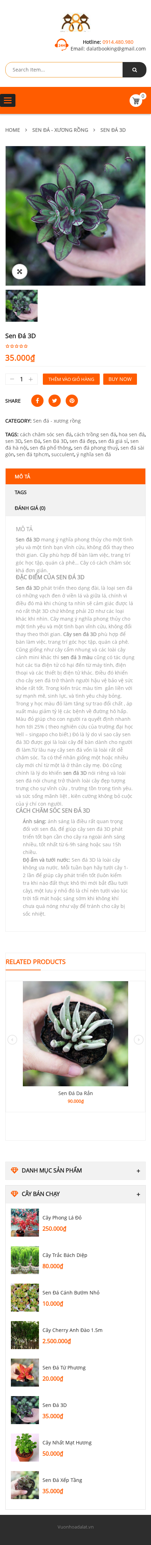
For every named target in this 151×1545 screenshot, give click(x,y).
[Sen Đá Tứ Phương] (25, 1373)
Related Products (36, 961)
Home (12, 130)
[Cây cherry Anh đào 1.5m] (25, 1335)
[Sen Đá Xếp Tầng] (25, 1485)
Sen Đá (32, 441)
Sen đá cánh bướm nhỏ (70, 1292)
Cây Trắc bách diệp (64, 1255)
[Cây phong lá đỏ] (25, 1223)
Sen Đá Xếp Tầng (62, 1480)
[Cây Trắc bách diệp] (25, 1260)
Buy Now (120, 379)
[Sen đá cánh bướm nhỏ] (25, 1298)
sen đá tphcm (33, 454)
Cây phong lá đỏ (61, 1217)
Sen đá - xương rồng (60, 130)
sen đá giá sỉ (113, 441)
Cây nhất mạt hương (67, 1442)
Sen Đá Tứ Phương (64, 1367)
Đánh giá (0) (30, 508)
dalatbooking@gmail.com (115, 48)
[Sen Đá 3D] (25, 1410)
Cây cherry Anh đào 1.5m (72, 1330)
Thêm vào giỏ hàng (71, 379)
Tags (21, 492)
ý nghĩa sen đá (94, 454)
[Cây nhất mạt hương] (25, 1448)
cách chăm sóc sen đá (46, 434)
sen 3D (13, 441)
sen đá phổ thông (50, 447)
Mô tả (22, 476)
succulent (62, 454)
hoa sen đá (132, 434)
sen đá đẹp (83, 441)
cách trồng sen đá (95, 434)
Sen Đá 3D (54, 1405)
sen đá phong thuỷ (96, 447)
